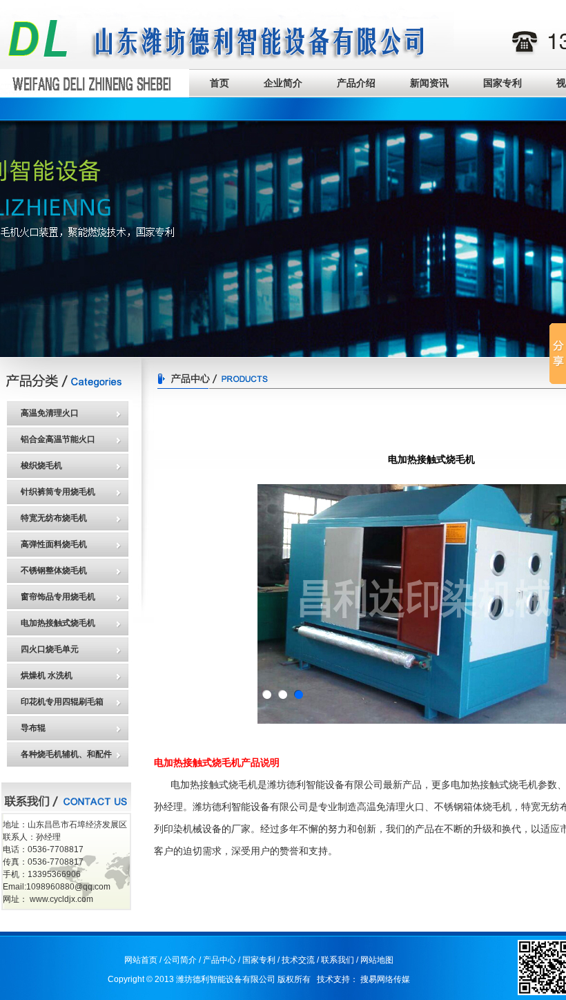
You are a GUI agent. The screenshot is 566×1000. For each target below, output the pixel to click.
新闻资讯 (429, 82)
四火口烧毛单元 (50, 649)
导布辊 (33, 728)
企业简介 (283, 82)
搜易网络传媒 (385, 979)
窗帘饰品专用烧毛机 (58, 597)
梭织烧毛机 (41, 465)
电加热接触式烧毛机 (58, 623)
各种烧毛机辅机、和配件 (66, 754)
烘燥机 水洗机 (46, 675)
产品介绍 (356, 82)
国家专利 (502, 82)
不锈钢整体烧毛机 (54, 570)
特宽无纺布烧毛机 (54, 518)
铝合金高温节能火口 (58, 439)
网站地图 (376, 960)
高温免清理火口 (50, 413)
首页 (219, 82)
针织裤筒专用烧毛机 (58, 492)
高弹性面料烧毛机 (54, 544)
